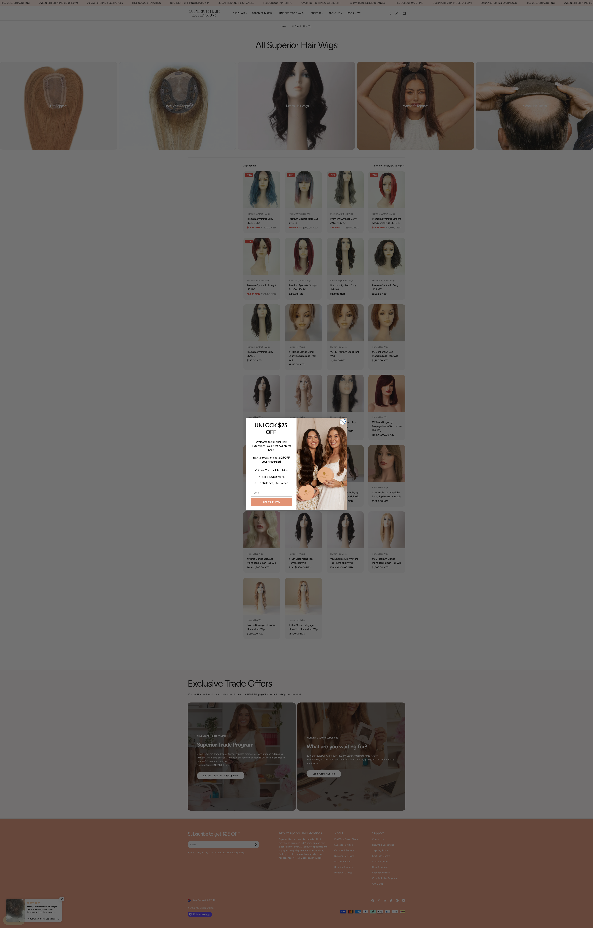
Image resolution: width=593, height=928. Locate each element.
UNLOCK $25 (271, 502)
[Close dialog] (342, 421)
